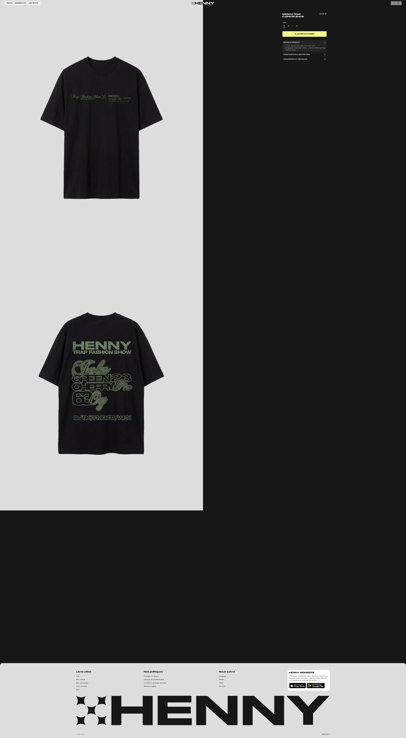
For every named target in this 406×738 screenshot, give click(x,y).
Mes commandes (82, 683)
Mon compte (80, 679)
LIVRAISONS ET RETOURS (295, 59)
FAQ (77, 676)
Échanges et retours (151, 676)
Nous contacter (81, 686)
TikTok (221, 683)
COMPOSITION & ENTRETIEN (296, 55)
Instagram (222, 676)
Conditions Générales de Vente (155, 683)
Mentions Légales (150, 686)
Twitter (221, 679)
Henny (83, 734)
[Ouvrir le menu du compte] (394, 3)
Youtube (222, 686)
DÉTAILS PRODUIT (291, 43)
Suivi (78, 689)
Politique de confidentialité (154, 679)
